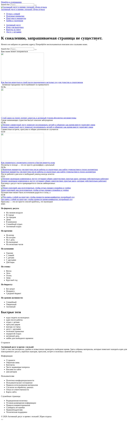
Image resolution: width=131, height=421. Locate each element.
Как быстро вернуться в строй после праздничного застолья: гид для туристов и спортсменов (42, 82)
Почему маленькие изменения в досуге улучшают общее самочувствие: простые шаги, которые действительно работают (54, 181)
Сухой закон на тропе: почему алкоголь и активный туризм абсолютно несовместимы (38, 118)
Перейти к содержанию (11, 2)
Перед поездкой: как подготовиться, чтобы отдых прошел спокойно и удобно (35, 190)
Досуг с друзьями (13, 32)
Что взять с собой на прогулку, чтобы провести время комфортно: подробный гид (36, 199)
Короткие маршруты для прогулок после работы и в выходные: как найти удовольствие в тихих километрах (48, 172)
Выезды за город (13, 29)
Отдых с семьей (13, 14)
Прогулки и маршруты (16, 18)
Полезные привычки (15, 16)
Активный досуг (13, 25)
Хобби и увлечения (14, 21)
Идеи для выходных (15, 27)
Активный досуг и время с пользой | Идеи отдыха (23, 9)
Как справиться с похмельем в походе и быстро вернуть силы (28, 163)
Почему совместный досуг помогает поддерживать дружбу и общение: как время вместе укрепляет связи (47, 127)
